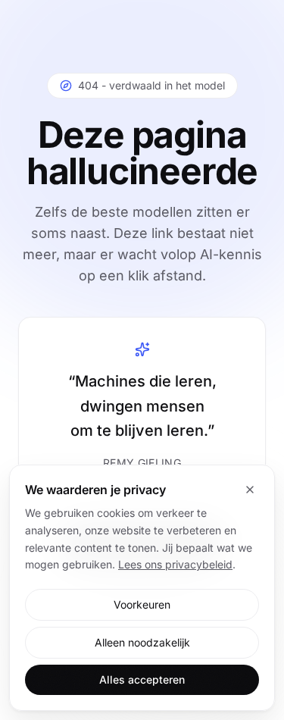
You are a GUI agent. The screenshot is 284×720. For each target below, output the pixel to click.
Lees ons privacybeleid (175, 564)
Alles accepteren (142, 679)
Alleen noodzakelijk (142, 642)
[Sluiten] (250, 490)
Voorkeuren (142, 604)
